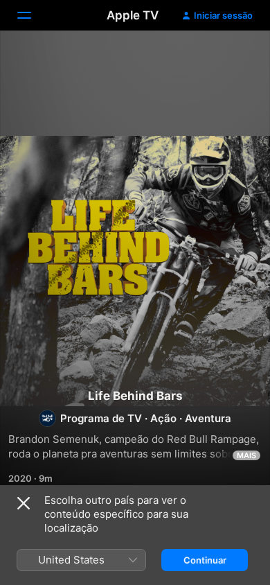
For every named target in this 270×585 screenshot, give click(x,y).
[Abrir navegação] (32, 15)
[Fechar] (23, 503)
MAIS (246, 455)
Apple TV (133, 15)
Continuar (204, 560)
